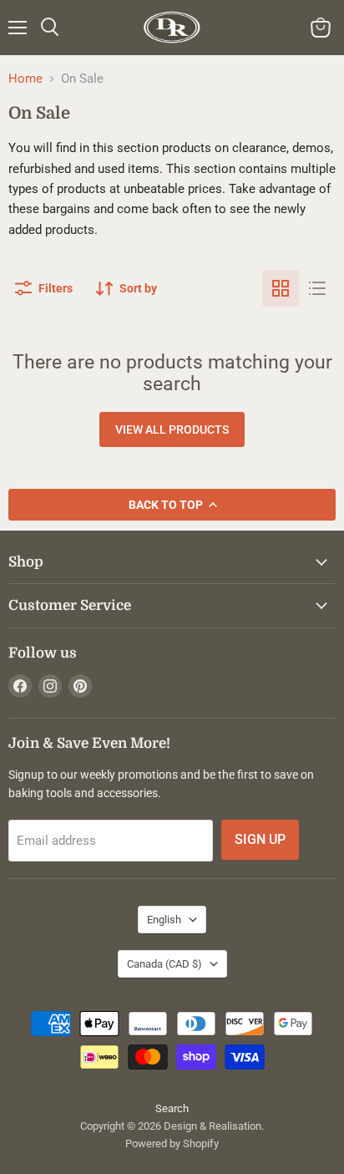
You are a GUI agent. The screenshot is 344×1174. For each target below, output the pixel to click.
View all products (172, 429)
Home (25, 79)
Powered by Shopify (172, 1143)
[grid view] (280, 288)
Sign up (260, 839)
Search (172, 1108)
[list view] (317, 288)
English (164, 919)
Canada (164, 964)
